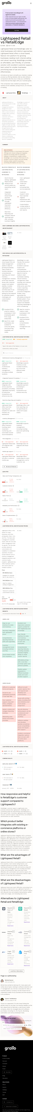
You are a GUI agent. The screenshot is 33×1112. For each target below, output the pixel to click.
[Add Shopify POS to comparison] (30, 951)
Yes (26, 1025)
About (4, 1084)
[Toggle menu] (30, 3)
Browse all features (11, 466)
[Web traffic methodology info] (10, 774)
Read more (10, 925)
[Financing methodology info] (9, 784)
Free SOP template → (19, 24)
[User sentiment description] (9, 597)
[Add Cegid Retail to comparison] (13, 951)
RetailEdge (25, 93)
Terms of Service (11, 1111)
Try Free (16, 30)
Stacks (4, 1066)
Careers (4, 1087)
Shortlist (8, 1072)
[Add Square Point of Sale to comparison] (13, 908)
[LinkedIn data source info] (16, 763)
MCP (3, 1094)
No (30, 1025)
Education (5, 1078)
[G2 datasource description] (11, 751)
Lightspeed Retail (11, 93)
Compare (4, 1063)
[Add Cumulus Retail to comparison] (30, 931)
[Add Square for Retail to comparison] (30, 908)
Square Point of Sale (11, 910)
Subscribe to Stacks (11, 1106)
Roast (3, 1068)
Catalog (4, 1089)
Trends (4, 1092)
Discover (4, 1061)
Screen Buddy (6, 1058)
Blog (3, 1075)
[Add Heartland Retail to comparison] (13, 931)
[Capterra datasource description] (11, 753)
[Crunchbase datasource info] (11, 784)
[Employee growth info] (14, 763)
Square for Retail (27, 909)
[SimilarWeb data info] (12, 774)
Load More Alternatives (16, 971)
